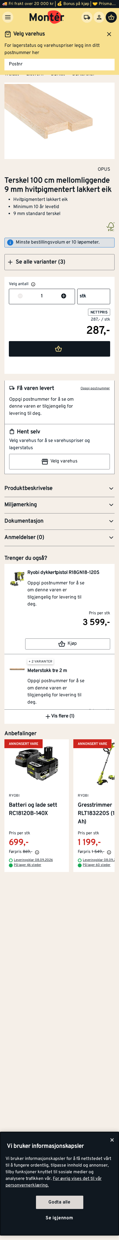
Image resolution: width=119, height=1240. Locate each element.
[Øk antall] (63, 296)
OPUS (104, 169)
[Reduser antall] (20, 296)
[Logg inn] (99, 17)
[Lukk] (112, 1140)
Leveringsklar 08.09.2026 (33, 860)
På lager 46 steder (27, 865)
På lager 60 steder (96, 865)
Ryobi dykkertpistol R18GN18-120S (63, 573)
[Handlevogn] (111, 17)
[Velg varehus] (86, 17)
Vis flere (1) (62, 716)
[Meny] (7, 17)
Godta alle (59, 1202)
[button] (59, 262)
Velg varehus (63, 461)
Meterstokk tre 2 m (47, 671)
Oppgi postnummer (95, 388)
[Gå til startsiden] (46, 17)
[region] (59, 1184)
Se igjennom (59, 1218)
